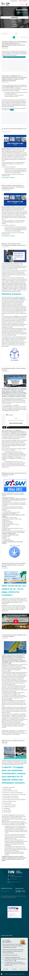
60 (22, 37)
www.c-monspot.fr (12, 605)
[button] (1, 974)
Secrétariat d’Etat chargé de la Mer (17, 393)
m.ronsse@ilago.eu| (20, 730)
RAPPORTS (14, 22)
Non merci (5, 969)
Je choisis (14, 969)
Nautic (12, 339)
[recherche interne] (21, 4)
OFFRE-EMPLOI (14, 19)
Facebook (14, 26)
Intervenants (14, 0)
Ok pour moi (23, 969)
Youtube (14, 24)
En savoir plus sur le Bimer (8, 177)
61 (24, 37)
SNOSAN (17, 493)
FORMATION (14, 17)
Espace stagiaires (23, 0)
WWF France (20, 764)
